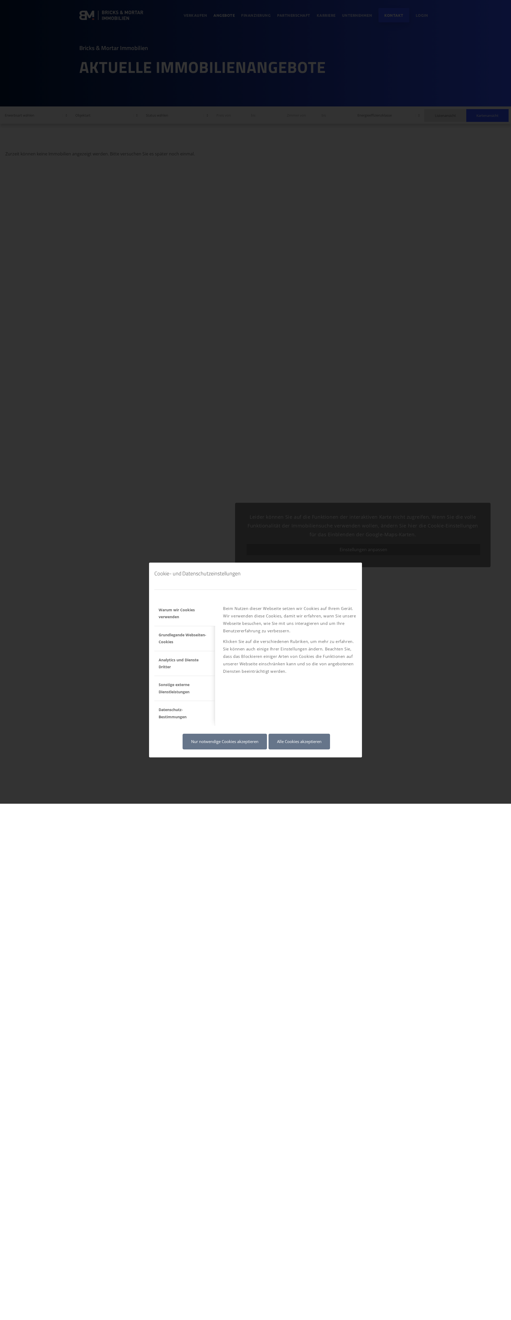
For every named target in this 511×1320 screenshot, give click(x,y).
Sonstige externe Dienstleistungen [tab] (174, 688)
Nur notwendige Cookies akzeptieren (224, 741)
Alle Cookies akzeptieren (299, 741)
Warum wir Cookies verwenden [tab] (177, 613)
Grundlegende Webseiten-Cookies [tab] (182, 638)
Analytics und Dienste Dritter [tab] (179, 663)
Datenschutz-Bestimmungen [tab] (173, 713)
